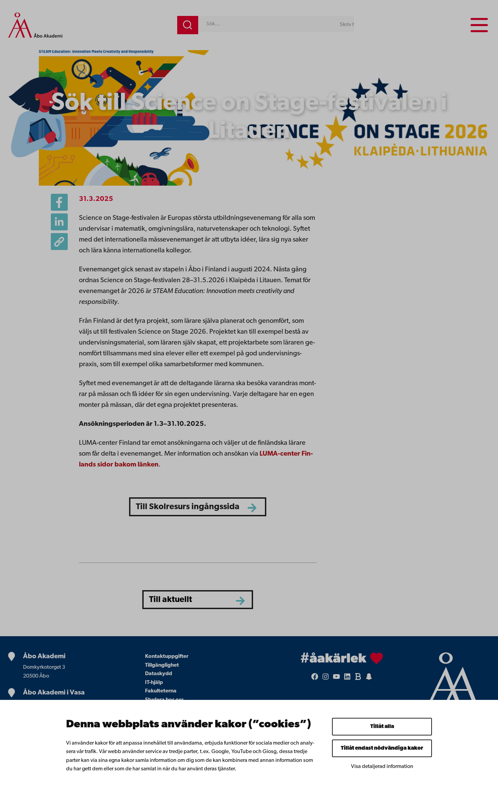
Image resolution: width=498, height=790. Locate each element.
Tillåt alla (382, 726)
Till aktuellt (170, 600)
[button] (59, 241)
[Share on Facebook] (59, 202)
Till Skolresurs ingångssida (188, 507)
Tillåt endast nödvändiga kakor (382, 748)
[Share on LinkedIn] (59, 221)
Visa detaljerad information (382, 766)
